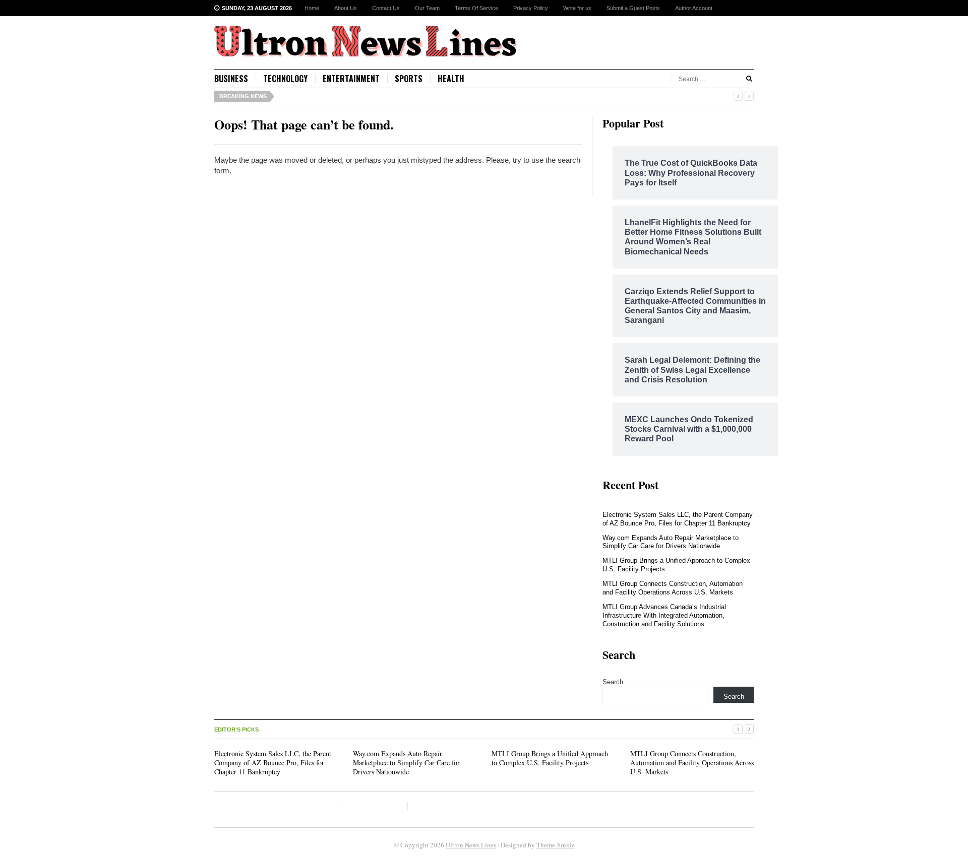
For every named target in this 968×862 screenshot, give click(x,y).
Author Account (693, 8)
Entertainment (351, 79)
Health (451, 79)
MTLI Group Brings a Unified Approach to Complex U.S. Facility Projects (550, 758)
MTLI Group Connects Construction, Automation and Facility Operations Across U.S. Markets (672, 588)
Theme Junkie (555, 844)
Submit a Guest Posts (633, 8)
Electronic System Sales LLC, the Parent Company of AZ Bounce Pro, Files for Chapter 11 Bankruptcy (677, 519)
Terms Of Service (476, 8)
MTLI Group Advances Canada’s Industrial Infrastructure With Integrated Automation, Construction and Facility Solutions (664, 615)
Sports (408, 79)
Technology (285, 79)
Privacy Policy (530, 8)
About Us (345, 8)
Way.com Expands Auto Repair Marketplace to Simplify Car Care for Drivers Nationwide (670, 542)
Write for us (577, 8)
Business (231, 79)
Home (312, 8)
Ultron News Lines (471, 844)
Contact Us (386, 8)
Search (612, 682)
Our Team (427, 8)
